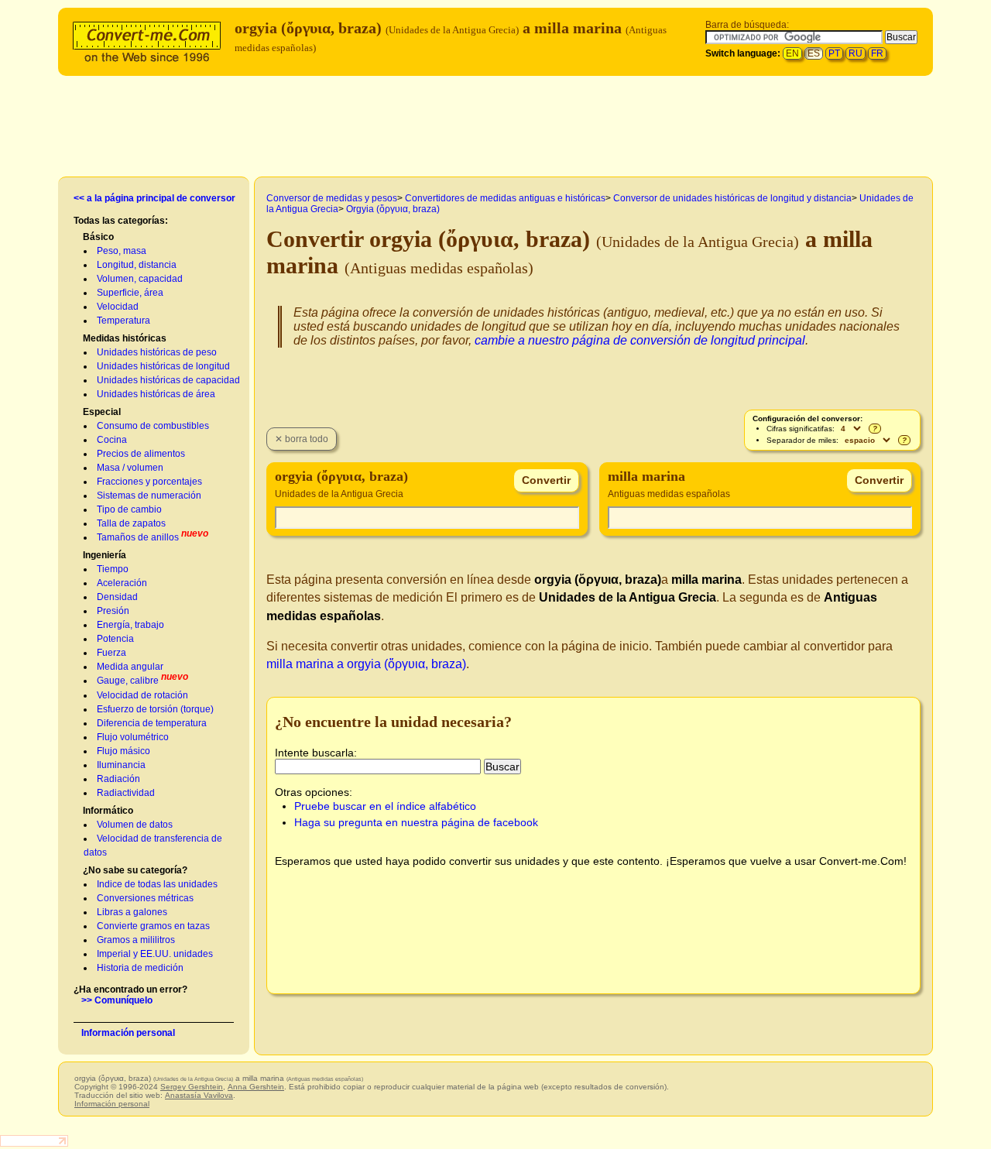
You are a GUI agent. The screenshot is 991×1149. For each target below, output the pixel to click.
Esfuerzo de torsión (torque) (155, 709)
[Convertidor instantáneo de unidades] (150, 40)
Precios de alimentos (141, 453)
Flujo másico (123, 751)
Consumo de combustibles (153, 425)
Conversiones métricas (145, 898)
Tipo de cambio (129, 509)
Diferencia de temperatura (152, 723)
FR (877, 53)
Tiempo (113, 569)
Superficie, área (130, 292)
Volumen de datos (135, 824)
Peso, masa (121, 250)
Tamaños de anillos (138, 537)
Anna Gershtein (256, 1086)
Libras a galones (132, 912)
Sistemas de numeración (149, 495)
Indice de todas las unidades (157, 884)
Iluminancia (121, 765)
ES (814, 53)
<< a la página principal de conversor (154, 198)
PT (834, 53)
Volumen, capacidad (140, 278)
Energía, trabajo (130, 624)
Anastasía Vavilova (199, 1095)
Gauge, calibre (128, 680)
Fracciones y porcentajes (149, 481)
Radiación (118, 778)
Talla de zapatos (131, 523)
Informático (108, 810)
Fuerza (111, 652)
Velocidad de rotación (142, 695)
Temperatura (123, 320)
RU (855, 53)
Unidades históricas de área (156, 394)
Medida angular (130, 666)
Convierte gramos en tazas (153, 926)
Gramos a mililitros (136, 940)
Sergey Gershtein (191, 1086)
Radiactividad (126, 792)
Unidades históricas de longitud (163, 366)
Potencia (115, 638)
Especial (102, 411)
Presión (113, 610)
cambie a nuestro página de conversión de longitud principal (640, 340)
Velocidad (118, 306)
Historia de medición (140, 967)
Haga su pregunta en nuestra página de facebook (416, 822)
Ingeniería (104, 555)
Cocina (112, 439)
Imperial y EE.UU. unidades (155, 953)
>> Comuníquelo (117, 1000)
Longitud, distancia (137, 264)
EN (792, 53)
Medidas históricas (124, 338)
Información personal (128, 1032)
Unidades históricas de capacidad (168, 380)
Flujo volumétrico (133, 737)
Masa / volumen (130, 467)
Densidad (117, 597)
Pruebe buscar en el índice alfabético (385, 806)
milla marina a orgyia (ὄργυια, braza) (366, 664)
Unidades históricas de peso (157, 352)
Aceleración (122, 583)
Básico (98, 237)
